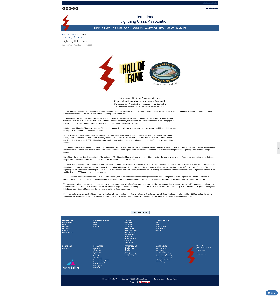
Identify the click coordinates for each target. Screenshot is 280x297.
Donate (170, 28)
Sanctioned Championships (164, 254)
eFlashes (96, 254)
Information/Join (67, 222)
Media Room (97, 252)
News (64, 224)
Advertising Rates (129, 256)
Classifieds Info (129, 248)
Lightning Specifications (163, 260)
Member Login (212, 8)
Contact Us (114, 279)
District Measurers (99, 264)
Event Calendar (129, 222)
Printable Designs (161, 262)
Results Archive (129, 228)
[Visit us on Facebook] (63, 8)
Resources (159, 222)
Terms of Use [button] (159, 279)
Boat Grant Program (130, 232)
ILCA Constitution (161, 248)
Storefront (159, 230)
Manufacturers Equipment (101, 260)
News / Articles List (74, 34)
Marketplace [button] (151, 28)
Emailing (96, 226)
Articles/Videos (129, 236)
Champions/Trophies (130, 230)
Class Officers (97, 258)
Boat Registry (97, 266)
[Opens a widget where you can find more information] (272, 293)
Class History (97, 250)
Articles (158, 224)
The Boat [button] (106, 28)
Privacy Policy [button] (172, 279)
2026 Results (128, 224)
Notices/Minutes (67, 232)
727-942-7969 (200, 251)
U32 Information (129, 234)
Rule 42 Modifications (162, 252)
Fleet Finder (65, 226)
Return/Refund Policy (130, 254)
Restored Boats (160, 228)
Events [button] (127, 28)
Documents (97, 268)
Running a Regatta (130, 238)
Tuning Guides (128, 242)
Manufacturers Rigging (100, 262)
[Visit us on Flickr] (73, 8)
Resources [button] (138, 28)
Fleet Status (66, 228)
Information (65, 248)
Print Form (65, 230)
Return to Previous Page (140, 212)
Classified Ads (128, 250)
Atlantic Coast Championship (164, 256)
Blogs (95, 224)
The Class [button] (117, 28)
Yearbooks (96, 256)
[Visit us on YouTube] (70, 8)
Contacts (181, 28)
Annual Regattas (161, 226)
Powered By (134, 282)
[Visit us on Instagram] (67, 8)
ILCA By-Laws (160, 250)
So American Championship (164, 258)
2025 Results (128, 226)
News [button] (161, 28)
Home (97, 28)
